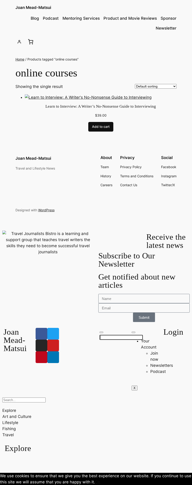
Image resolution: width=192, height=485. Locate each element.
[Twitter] (53, 334)
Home (19, 59)
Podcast (158, 371)
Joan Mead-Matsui (33, 7)
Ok (97, 482)
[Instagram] (41, 345)
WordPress (46, 210)
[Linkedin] (53, 357)
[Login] (19, 42)
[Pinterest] (41, 357)
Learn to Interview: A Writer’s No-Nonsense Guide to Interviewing (100, 106)
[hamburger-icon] (133, 332)
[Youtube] (53, 345)
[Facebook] (41, 334)
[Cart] (31, 42)
